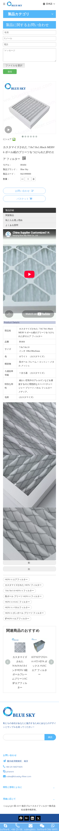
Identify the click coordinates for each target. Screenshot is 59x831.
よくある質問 (11, 225)
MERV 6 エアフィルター (16, 579)
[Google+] (26, 818)
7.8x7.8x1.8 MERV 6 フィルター (19, 590)
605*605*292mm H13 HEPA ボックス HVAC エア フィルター (39, 666)
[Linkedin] (32, 818)
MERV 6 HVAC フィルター (17, 601)
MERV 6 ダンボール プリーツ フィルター (24, 613)
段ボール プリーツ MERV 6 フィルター (23, 596)
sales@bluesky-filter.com (18, 776)
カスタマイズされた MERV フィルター (23, 585)
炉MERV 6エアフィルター (17, 618)
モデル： (7, 165)
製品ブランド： (10, 169)
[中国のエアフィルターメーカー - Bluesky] (20, 712)
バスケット (23, 198)
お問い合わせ (22, 190)
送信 (10, 71)
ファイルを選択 (13, 65)
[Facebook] (20, 818)
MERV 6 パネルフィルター (17, 607)
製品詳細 (9, 210)
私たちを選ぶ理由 (13, 220)
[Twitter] (38, 818)
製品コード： (9, 174)
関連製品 (9, 215)
